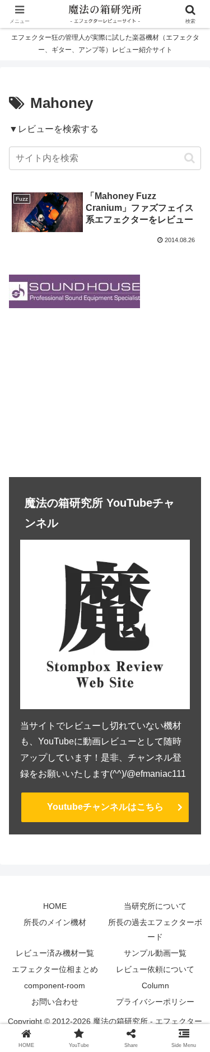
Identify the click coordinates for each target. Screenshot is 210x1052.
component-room (54, 985)
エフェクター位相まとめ (55, 969)
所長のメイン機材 (55, 922)
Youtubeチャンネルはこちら (105, 807)
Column (155, 985)
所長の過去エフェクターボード (155, 929)
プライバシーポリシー (155, 1001)
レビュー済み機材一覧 (55, 953)
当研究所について (155, 906)
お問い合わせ (54, 1001)
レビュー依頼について (155, 969)
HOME (55, 906)
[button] (189, 158)
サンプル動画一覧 (155, 953)
